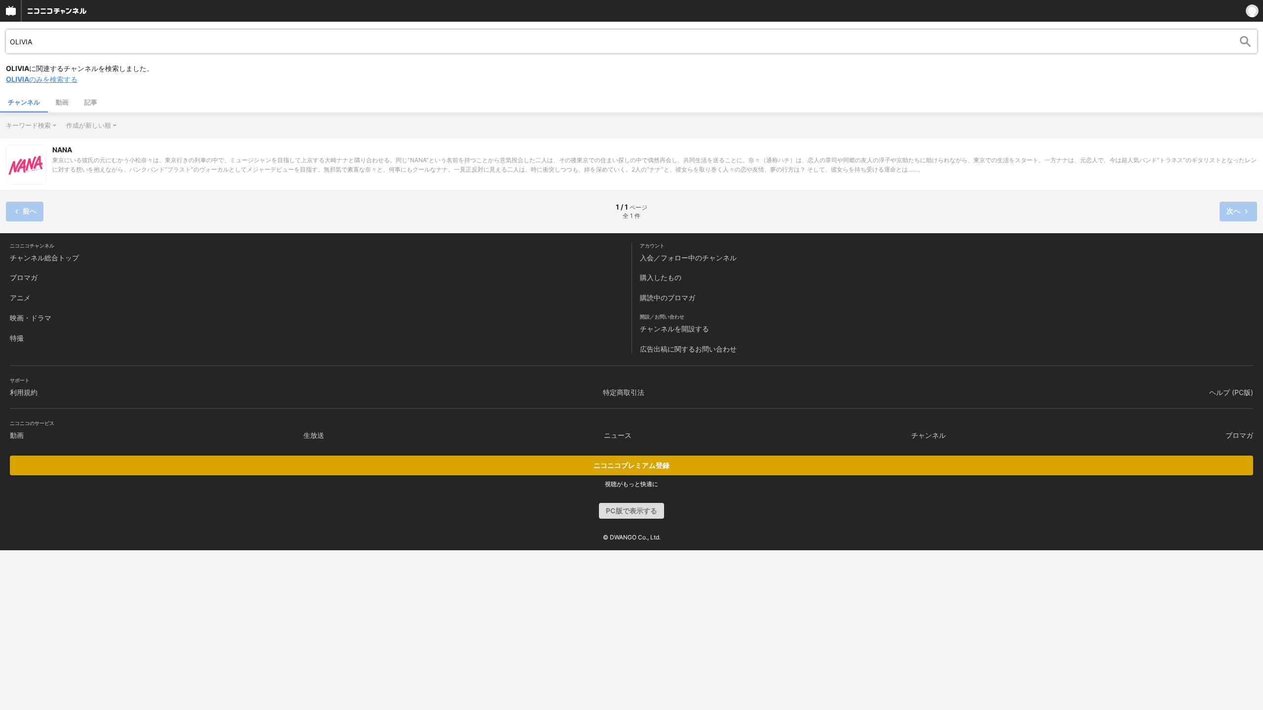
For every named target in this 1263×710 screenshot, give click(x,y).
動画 (62, 102)
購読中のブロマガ (667, 297)
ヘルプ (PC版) (1231, 392)
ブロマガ (23, 277)
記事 (90, 102)
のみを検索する (41, 79)
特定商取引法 (623, 392)
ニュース (618, 435)
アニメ (20, 297)
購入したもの (660, 277)
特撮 (17, 338)
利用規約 (23, 392)
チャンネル (24, 102)
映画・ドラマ (30, 318)
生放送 (313, 435)
